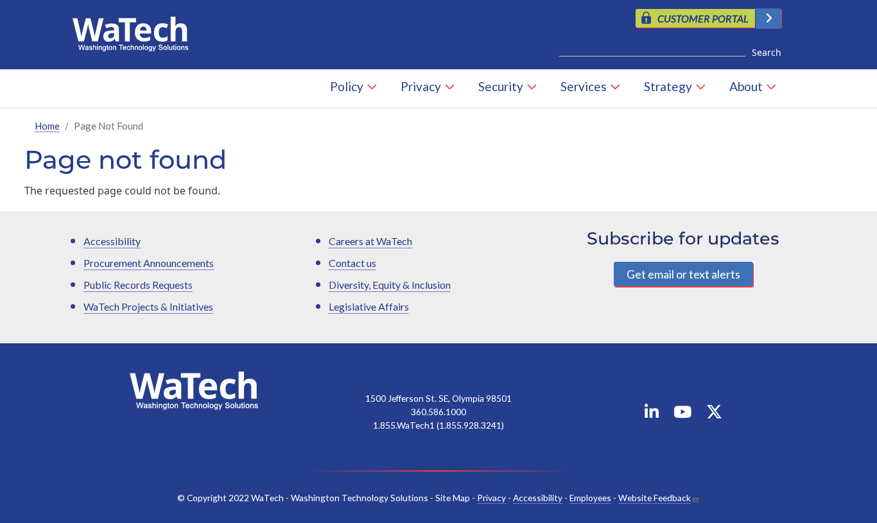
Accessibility (112, 241)
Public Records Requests (138, 285)
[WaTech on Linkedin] (651, 414)
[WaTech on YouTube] (682, 414)
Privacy (421, 86)
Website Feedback (654, 497)
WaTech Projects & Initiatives (148, 306)
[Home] (135, 31)
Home (47, 126)
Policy (346, 86)
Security (500, 86)
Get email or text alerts (683, 274)
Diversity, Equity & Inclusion (390, 285)
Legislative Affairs (369, 306)
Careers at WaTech (370, 241)
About (746, 86)
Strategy (668, 86)
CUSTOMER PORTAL (703, 18)
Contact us (352, 263)
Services (583, 86)
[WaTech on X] (714, 414)
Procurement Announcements (148, 263)
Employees (590, 497)
